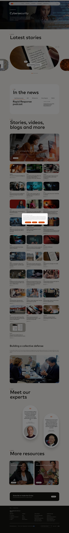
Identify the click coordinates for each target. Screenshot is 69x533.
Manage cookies (41, 222)
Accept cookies (28, 222)
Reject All (34, 222)
